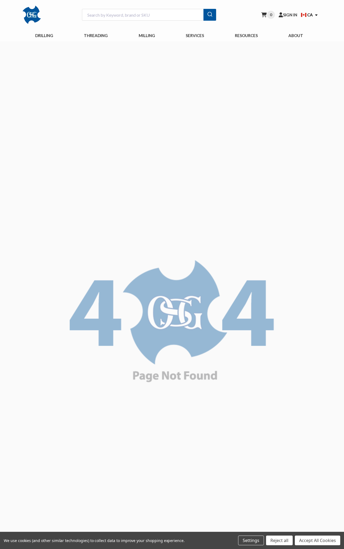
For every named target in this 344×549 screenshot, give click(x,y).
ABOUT (295, 35)
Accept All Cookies (317, 540)
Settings (251, 540)
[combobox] (149, 15)
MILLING (147, 35)
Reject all (279, 540)
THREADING (96, 35)
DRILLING (44, 35)
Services (195, 35)
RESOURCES (246, 35)
